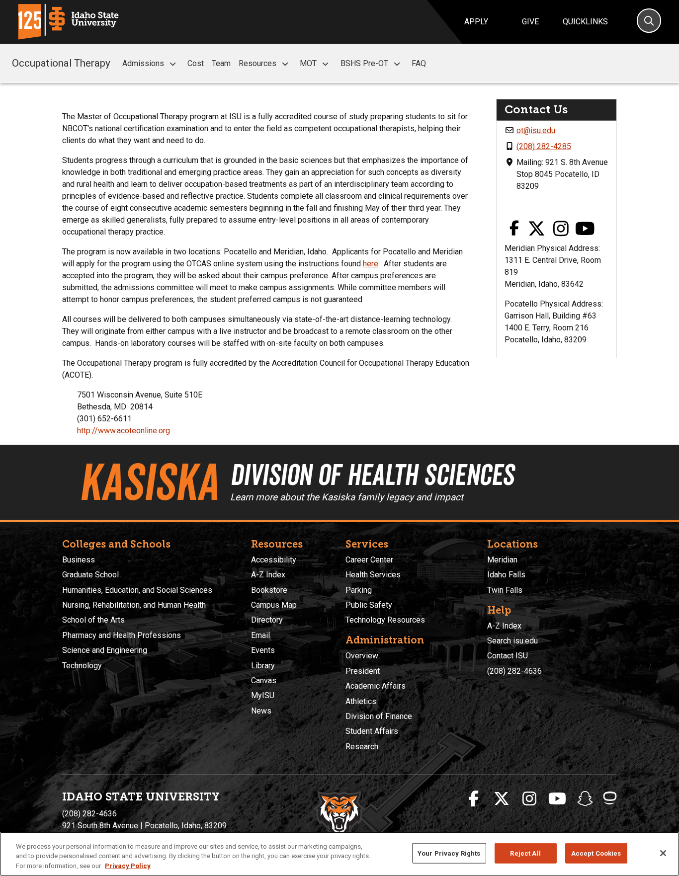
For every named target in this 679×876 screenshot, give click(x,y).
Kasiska (148, 482)
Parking (358, 590)
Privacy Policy (128, 866)
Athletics (360, 701)
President (362, 671)
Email (260, 635)
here (370, 263)
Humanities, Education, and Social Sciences (137, 590)
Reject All (525, 853)
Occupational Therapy (61, 63)
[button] (172, 64)
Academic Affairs (375, 686)
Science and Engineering (104, 650)
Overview (361, 655)
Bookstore (269, 590)
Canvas (263, 680)
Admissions (143, 63)
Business (78, 559)
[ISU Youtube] (557, 799)
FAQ (419, 63)
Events (263, 650)
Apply (476, 21)
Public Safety (368, 605)
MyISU (262, 695)
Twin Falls (504, 590)
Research (361, 746)
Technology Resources (385, 620)
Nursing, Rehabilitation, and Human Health (134, 605)
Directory (267, 620)
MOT (308, 63)
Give (530, 21)
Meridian (502, 559)
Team (221, 63)
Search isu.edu (512, 640)
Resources (257, 63)
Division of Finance (378, 716)
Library (263, 665)
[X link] (537, 229)
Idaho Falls (506, 574)
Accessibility (273, 559)
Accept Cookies (596, 853)
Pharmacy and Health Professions (121, 635)
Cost (195, 63)
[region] (339, 854)
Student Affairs (371, 731)
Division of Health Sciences (372, 474)
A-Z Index (268, 574)
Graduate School (90, 574)
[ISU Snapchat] (585, 799)
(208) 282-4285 (543, 146)
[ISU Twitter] (501, 799)
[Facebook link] (514, 229)
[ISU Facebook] (474, 799)
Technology (82, 665)
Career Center (369, 559)
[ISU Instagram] (529, 799)
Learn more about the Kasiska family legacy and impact (346, 497)
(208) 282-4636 (514, 671)
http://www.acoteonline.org (123, 430)
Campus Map (274, 605)
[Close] (663, 853)
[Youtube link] (585, 229)
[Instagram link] (561, 229)
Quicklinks (585, 21)
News (261, 711)
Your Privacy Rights (449, 853)
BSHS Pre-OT (364, 63)
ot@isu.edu (535, 130)
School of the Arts (93, 620)
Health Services (373, 574)
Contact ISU (507, 655)
